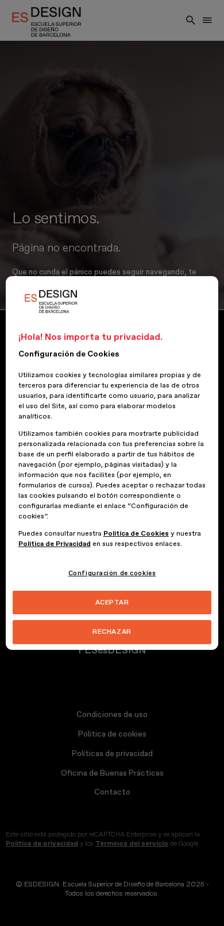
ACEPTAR (112, 602)
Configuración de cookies (112, 573)
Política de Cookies (136, 533)
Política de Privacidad (54, 544)
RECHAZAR (112, 632)
